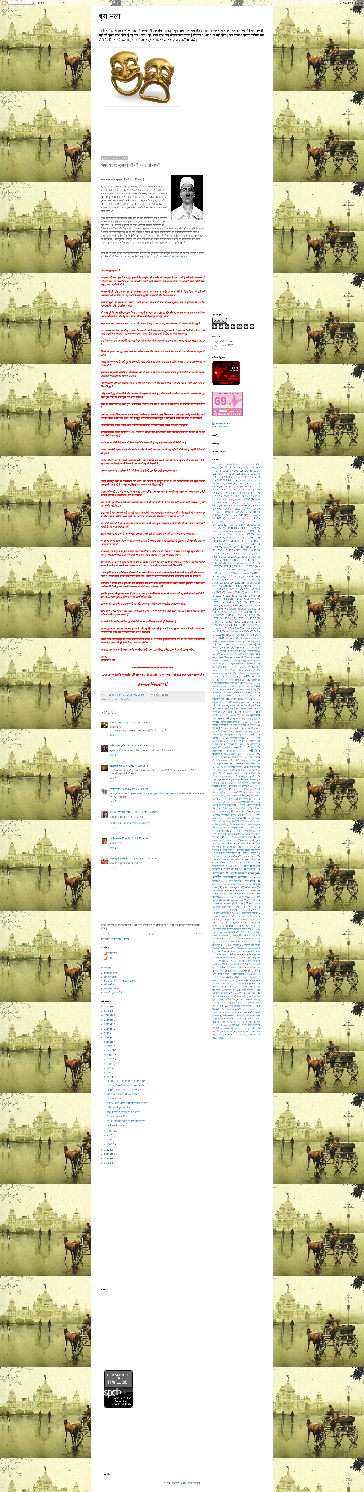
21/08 (219, 589)
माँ (237, 897)
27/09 (214, 622)
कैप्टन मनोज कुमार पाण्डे (240, 705)
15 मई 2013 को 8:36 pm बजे (134, 789)
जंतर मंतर (253, 741)
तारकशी (235, 780)
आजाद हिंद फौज (220, 664)
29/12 (228, 631)
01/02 (235, 470)
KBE (227, 1034)
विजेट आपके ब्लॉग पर (218, 349)
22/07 (218, 592)
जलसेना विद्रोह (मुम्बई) (235, 751)
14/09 (228, 537)
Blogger (184, 1483)
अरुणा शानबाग (226, 654)
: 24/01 (219, 464)
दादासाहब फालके (219, 786)
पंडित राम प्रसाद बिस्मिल (241, 811)
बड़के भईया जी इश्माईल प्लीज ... (119, 1107)
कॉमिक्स (245, 712)
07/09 (218, 502)
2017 (107, 1024)
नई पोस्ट (105, 933)
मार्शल (225, 900)
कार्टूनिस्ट (215, 702)
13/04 (244, 528)
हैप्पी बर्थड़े (235, 1025)
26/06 (246, 612)
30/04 (246, 631)
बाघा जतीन (226, 843)
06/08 (247, 496)
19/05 (215, 566)
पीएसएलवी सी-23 (251, 821)
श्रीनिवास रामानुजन (220, 986)
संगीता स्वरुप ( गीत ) (118, 745)
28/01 (237, 622)
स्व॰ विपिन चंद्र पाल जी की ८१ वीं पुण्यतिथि (124, 1089)
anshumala (116, 765)
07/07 (247, 499)
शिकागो (232, 977)
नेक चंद (257, 802)
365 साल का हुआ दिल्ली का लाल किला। (135, 823)
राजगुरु (226, 919)
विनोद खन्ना (221, 954)
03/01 (229, 480)
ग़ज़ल (242, 722)
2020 (107, 1011)
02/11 (219, 480)
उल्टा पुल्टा (250, 673)
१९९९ (245, 576)
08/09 (218, 509)
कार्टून (255, 699)
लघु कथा (230, 939)
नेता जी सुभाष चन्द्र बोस (225, 805)
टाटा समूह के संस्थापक (222, 763)
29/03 (218, 628)
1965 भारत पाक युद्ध (241, 573)
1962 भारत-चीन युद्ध (220, 573)
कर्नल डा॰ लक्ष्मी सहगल (246, 689)
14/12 (251, 537)
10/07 (246, 512)
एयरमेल (254, 680)
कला (230, 693)
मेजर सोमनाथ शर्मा (226, 909)
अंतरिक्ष (214, 641)
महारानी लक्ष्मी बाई (219, 894)
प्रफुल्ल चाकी (237, 827)
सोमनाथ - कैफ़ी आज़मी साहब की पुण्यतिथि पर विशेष (127, 1103)
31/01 (228, 634)
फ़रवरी (110, 1139)
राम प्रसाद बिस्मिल (233, 925)
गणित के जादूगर (239, 725)
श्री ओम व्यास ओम (237, 984)
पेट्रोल (224, 824)
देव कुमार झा (235, 789)
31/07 (256, 634)
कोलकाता (232, 715)
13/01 (224, 528)
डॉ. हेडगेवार (250, 773)
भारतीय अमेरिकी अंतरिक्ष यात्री (225, 862)
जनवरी (110, 1144)
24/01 (228, 602)
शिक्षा (251, 977)
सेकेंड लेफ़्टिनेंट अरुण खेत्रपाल (240, 1006)
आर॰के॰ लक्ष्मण (232, 667)
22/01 (237, 589)
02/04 (214, 477)
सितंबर (110, 1059)
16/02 (253, 544)
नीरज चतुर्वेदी (243, 799)
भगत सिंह (215, 856)
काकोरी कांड (232, 696)
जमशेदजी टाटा (240, 747)
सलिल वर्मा (241, 996)
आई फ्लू (235, 661)
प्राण (252, 827)
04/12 (239, 490)
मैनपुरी (257, 910)
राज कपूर (215, 920)
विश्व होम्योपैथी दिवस (222, 964)
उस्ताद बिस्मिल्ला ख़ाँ (228, 676)
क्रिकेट (238, 719)
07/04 (227, 499)
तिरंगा (243, 779)
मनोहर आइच (250, 887)
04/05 (257, 486)
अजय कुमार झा (243, 641)
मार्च (109, 1135)
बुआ (231, 847)
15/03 (226, 540)
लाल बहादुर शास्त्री (229, 941)
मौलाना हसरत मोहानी (249, 913)
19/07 (225, 566)
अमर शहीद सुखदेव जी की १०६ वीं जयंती (123, 1094)
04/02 (236, 487)
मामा (251, 897)
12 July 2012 (243, 522)
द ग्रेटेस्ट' (229, 783)
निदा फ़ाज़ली (255, 795)
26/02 (224, 612)
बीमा (224, 847)
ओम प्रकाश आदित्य (237, 683)
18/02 (223, 557)
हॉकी (217, 1028)
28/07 (215, 625)
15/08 (220, 544)
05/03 (257, 490)
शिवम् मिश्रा (112, 953)
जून (108, 1072)
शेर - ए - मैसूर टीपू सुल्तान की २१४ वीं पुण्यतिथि (126, 1121)
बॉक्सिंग (239, 846)
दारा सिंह (233, 786)
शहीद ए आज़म (223, 974)
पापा (240, 818)
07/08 (257, 499)
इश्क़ (222, 673)
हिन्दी (250, 1018)
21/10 (228, 589)
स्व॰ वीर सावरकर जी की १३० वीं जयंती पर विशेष (126, 1081)
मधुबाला (237, 887)
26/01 (214, 612)
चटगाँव (252, 734)
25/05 (257, 605)
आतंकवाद (251, 663)
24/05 (251, 602)
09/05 (228, 509)
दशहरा (254, 783)
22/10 (238, 592)
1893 (219, 563)
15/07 (257, 540)
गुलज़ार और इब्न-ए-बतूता (244, 731)
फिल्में (257, 831)
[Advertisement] (152, 1197)
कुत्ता (234, 702)
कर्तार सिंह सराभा (224, 689)
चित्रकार (248, 738)
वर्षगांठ (237, 948)
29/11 (218, 631)
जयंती (253, 747)
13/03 (234, 528)
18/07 (215, 560)
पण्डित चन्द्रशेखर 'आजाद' (225, 815)
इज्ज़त (214, 673)
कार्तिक (226, 702)
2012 (107, 1149)
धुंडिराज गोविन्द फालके (229, 792)
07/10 (228, 502)
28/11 (237, 625)
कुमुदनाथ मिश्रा (244, 702)
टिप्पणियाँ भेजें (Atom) (120, 939)
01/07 (221, 473)
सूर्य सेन (219, 1006)
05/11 (253, 493)
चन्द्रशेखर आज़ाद (236, 738)
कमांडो (257, 686)
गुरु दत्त (257, 728)
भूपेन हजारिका (235, 881)
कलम (224, 693)
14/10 (239, 537)
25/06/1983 (232, 609)
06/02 (226, 496)
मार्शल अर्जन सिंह (237, 900)
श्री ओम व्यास (221, 984)
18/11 (246, 560)
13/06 (214, 531)
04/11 (230, 489)
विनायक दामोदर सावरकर (249, 951)
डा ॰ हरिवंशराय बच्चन (233, 767)
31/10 (221, 638)
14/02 (247, 534)
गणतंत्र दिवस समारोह (220, 725)
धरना (251, 789)
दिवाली (252, 786)
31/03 (238, 635)
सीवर (214, 1003)
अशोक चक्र (224, 660)
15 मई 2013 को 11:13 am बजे (141, 745)
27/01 (253, 615)
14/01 (238, 534)
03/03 (218, 483)
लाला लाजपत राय (248, 941)
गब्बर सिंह (228, 728)
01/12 (253, 474)
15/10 (230, 544)
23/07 (239, 598)
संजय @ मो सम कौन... (119, 858)
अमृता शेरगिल (252, 651)
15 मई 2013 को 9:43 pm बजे (135, 838)
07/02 (218, 499)
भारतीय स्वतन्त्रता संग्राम (229, 877)
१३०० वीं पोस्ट (226, 534)
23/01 (219, 596)
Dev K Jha (115, 722)
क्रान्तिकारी (223, 718)
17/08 (257, 550)
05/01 (248, 490)
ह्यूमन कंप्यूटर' (236, 1028)
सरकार (235, 993)
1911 (214, 570)
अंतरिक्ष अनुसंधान (227, 641)
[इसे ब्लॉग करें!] (156, 695)
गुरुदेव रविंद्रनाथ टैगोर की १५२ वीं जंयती (123, 1112)
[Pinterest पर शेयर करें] (166, 695)
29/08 (247, 628)
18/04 (233, 556)
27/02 (215, 618)
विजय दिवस (221, 951)
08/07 (247, 505)
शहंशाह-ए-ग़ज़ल (233, 971)
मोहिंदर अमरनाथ (222, 913)
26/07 (257, 612)
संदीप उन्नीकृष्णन (240, 986)
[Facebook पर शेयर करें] (163, 695)
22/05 (257, 589)
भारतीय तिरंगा (218, 866)
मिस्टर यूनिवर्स (231, 903)
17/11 (232, 553)
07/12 (252, 502)
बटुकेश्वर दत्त (245, 837)
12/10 (214, 528)
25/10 (243, 609)
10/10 (220, 515)
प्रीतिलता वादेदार (219, 831)
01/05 (257, 470)
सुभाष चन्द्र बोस (237, 1003)
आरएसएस (247, 667)
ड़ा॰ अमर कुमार (226, 770)
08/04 (225, 505)
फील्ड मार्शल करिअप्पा (226, 834)
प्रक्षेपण (249, 824)
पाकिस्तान (230, 818)
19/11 (237, 566)
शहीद (257, 970)
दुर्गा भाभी (222, 789)
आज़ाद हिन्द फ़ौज (236, 663)
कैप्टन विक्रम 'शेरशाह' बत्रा (240, 708)
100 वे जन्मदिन (254, 515)
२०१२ (246, 583)
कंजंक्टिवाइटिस (254, 683)
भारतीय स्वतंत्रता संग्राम (242, 873)
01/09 (243, 474)
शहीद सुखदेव (124, 699)
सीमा (255, 1000)
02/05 (225, 477)
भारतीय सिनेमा (249, 869)
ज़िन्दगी (214, 757)
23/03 (115, 699)
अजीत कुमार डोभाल (237, 645)
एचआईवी (232, 680)
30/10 (257, 631)
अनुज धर (238, 647)
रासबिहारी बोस (234, 932)
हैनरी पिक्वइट (223, 1025)
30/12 (219, 634)
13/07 (240, 531)
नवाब (251, 792)
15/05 (109, 699)
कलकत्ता (215, 693)
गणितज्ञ (253, 725)
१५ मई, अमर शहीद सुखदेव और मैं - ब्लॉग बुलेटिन (157, 793)
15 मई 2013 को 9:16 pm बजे (145, 812)
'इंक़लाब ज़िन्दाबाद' (233, 464)
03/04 (229, 483)
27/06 (240, 618)
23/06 (226, 599)
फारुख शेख (248, 831)
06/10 (257, 496)
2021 (107, 1006)
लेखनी (227, 945)
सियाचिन (231, 999)
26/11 (228, 615)
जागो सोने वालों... (111, 977)
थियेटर (252, 779)
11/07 (247, 518)
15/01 (215, 540)
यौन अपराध (222, 916)
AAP (240, 1032)
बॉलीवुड (215, 850)
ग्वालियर (235, 735)
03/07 (252, 483)
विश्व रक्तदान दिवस (237, 961)
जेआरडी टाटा (238, 757)
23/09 (215, 602)
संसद (254, 987)
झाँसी (218, 760)
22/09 (228, 592)
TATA (230, 1037)
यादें (213, 916)
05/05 (219, 493)
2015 (107, 1033)
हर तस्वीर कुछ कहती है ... (114, 992)
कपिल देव (219, 686)
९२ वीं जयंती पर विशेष (115, 1125)
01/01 (225, 471)
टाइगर (254, 760)
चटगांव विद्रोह (218, 738)
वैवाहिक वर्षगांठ (236, 967)
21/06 (257, 586)
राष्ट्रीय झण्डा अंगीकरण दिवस (227, 929)
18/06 (253, 557)
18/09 (235, 560)
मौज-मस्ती (234, 913)
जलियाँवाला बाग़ (234, 754)
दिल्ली (244, 786)
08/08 (257, 506)
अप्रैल (110, 1130)
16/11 (235, 547)
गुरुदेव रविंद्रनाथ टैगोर (224, 731)
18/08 (225, 560)
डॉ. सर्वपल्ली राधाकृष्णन (231, 773)
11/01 (218, 518)
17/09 (221, 553)
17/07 (244, 550)
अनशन (214, 648)
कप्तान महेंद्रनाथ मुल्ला (235, 686)
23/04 (252, 596)
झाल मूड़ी (245, 760)
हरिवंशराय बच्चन (244, 1016)
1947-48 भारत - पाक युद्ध (233, 569)
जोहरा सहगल (254, 757)
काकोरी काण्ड (248, 695)
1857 (257, 560)
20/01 (254, 580)
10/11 (231, 515)
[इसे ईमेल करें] (152, 695)
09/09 (257, 509)
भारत (214, 859)
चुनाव (258, 738)
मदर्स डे (226, 887)
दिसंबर (110, 1046)
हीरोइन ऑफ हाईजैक (227, 1022)
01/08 (232, 473)
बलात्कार (218, 840)
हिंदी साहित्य (240, 1019)
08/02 (215, 505)
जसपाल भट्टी (251, 754)
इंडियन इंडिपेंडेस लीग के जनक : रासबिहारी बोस (125, 1085)
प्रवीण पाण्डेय (115, 838)
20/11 (237, 582)
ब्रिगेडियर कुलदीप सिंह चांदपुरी (248, 850)
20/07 (226, 582)
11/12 (229, 521)
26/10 (218, 615)
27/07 (253, 618)
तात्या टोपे (224, 779)
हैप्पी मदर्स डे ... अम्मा (115, 1098)
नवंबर (109, 1050)
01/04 (246, 470)
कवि (254, 692)
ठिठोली (218, 767)
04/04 (246, 486)
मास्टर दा (251, 900)
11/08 (257, 518)
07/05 (237, 499)
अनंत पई (252, 644)
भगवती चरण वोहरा (230, 856)
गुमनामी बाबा (246, 728)
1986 (236, 576)
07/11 (240, 502)
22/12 (257, 592)
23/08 (253, 599)
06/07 (236, 496)
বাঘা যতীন (215, 1031)
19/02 (252, 563)
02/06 (237, 477)
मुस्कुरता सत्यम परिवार (223, 907)
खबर (247, 719)
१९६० (254, 570)
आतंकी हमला (217, 667)
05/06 (232, 493)
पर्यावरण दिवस (217, 818)
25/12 (253, 608)
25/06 (220, 608)
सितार (222, 999)
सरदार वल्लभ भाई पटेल (222, 996)
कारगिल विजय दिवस (239, 699)
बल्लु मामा (244, 840)
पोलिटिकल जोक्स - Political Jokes (119, 980)
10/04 (227, 512)
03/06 (241, 483)
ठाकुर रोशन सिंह (253, 763)
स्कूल (243, 1009)
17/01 (257, 547)
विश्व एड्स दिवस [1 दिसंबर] (226, 958)
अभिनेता (223, 651)
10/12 (240, 515)
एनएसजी (243, 679)
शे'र (233, 980)
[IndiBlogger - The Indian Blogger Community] (118, 1407)
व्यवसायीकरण (251, 967)
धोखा (244, 792)
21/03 (236, 586)
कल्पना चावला (242, 692)
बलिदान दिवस (231, 840)
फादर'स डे (236, 831)
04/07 (219, 489)
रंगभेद (233, 916)
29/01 (257, 625)
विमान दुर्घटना (254, 954)
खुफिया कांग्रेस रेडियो (229, 722)
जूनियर (224, 757)
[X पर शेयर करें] (159, 695)
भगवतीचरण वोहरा (249, 856)
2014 (107, 1037)
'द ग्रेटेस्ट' (247, 464)
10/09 (257, 512)
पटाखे (258, 812)
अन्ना (248, 648)
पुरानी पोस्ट (198, 933)
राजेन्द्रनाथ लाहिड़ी (248, 922)
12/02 (220, 525)
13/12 (214, 534)
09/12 (218, 512)
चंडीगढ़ (243, 735)
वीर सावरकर (239, 964)
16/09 (225, 547)
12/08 (253, 525)
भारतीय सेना (218, 873)
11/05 (228, 518)
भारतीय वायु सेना (231, 869)
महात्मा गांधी (242, 891)
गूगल (258, 731)
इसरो (230, 673)
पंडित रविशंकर (221, 811)
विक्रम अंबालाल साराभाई (251, 948)
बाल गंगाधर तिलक (243, 843)
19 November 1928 (236, 563)
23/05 (214, 599)
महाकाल (230, 890)
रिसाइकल (224, 935)
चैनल (217, 741)
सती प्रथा (216, 990)
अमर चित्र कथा (236, 651)
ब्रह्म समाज (227, 850)
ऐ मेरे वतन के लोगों (219, 683)
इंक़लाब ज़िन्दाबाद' (239, 670)
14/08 (218, 537)
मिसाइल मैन (217, 903)
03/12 (225, 486)
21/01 (224, 586)
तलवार (214, 780)
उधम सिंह (239, 673)
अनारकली (226, 647)
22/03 (246, 589)
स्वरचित (226, 1012)
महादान (253, 891)
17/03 (219, 550)
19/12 (250, 566)
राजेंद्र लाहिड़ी (231, 922)
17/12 (245, 553)
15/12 (242, 544)
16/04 (215, 547)
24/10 (235, 605)
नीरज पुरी (256, 798)
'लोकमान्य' (246, 468)
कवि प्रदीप (216, 696)
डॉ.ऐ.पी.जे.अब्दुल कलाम (221, 776)
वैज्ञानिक (222, 967)
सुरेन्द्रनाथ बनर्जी (253, 1003)
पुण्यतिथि (215, 824)
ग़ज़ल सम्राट (252, 722)
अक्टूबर (110, 1055)
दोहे (245, 789)
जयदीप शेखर (217, 751)
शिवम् (109, 958)
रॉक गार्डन (256, 935)
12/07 (242, 525)
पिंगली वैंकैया (236, 821)
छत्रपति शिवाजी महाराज (234, 741)
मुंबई (243, 903)
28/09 (225, 625)
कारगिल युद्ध (218, 698)
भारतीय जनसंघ (249, 862)
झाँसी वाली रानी (230, 760)
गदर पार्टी (216, 728)
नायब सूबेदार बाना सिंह (236, 795)
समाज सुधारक (247, 990)
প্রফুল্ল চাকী (250, 1028)
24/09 (226, 605)
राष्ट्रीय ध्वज (246, 929)
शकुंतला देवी (217, 970)
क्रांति (243, 715)
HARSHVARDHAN (120, 812)
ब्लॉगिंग (253, 853)
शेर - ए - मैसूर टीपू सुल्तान (249, 980)
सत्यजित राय (229, 990)
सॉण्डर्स (223, 1009)
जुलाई (109, 1068)
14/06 (257, 534)
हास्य (229, 1018)
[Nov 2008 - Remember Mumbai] (226, 384)
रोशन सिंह (219, 939)
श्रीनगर (251, 983)
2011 (107, 1154)
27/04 (228, 618)
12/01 (257, 521)
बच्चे (235, 837)
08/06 (237, 505)
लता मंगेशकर (243, 939)
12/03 (232, 525)
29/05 (228, 628)
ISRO (218, 1035)
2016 (107, 1029)
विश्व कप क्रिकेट (246, 958)
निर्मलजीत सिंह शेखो (224, 798)
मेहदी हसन (241, 910)
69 (220, 401)
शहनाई (247, 970)
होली (225, 1028)
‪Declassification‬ (252, 1031)
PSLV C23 (239, 1035)
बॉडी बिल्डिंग (251, 847)
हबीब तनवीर (228, 1015)
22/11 (247, 592)
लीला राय (216, 945)
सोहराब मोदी (233, 1009)
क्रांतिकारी (255, 715)
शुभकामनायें (224, 980)
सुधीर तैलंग (224, 1003)
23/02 (229, 596)
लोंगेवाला (236, 945)
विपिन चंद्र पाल (236, 954)
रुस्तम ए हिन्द (237, 935)
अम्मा (214, 654)
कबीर (248, 686)
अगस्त (110, 1063)
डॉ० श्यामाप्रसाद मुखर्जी (245, 776)
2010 (107, 1158)
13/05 (253, 528)
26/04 (235, 612)
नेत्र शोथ (228, 808)
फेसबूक (227, 837)
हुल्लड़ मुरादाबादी (246, 1021)
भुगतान (223, 881)
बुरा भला (109, 16)
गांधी (236, 728)
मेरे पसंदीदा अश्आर (111, 988)
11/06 (237, 518)
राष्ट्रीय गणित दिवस (252, 926)
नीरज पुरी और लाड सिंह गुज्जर (226, 802)
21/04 (246, 586)
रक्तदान (242, 916)
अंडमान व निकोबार (249, 638)
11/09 (220, 521)
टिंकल (239, 763)
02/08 (246, 477)
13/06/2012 (228, 531)
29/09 (257, 628)
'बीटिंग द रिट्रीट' (231, 467)
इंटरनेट (253, 670)
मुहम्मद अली (240, 906)
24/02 (240, 602)
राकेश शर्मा (252, 916)
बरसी (258, 837)
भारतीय (252, 859)
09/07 (237, 509)
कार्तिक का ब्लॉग (110, 973)
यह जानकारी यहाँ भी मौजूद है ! (173, 256)
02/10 (257, 477)
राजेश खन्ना (216, 926)
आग (258, 661)
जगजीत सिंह (217, 744)
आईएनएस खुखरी (247, 661)
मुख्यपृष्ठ (151, 933)
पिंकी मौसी (225, 821)
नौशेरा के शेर (254, 808)
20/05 (215, 582)
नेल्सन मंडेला (240, 808)
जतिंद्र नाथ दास (235, 744)
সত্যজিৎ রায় (228, 1031)
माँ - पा (244, 897)
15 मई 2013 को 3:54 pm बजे (136, 765)
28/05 (250, 621)
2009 (107, 1163)
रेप (248, 935)
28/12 (248, 625)
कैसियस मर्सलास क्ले (228, 712)
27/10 (225, 622)
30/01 (236, 631)
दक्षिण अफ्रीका (243, 783)
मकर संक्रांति (244, 884)
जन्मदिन (227, 747)
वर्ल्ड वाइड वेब (226, 948)
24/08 (215, 605)
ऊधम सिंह (245, 676)
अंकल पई (234, 638)
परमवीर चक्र (248, 814)
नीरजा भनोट (245, 802)
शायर (224, 977)
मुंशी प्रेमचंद (256, 904)
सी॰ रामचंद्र (245, 999)
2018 (107, 1020)
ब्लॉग (245, 853)
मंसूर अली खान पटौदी (227, 884)
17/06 (232, 550)
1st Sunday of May (238, 580)
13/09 (251, 531)
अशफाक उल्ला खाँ (235, 657)
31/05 (246, 635)
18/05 (244, 557)
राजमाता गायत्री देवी (243, 919)
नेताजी (242, 805)
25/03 (247, 605)
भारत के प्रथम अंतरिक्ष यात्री (233, 859)
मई (108, 1077)
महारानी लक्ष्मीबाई (227, 897)
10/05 (236, 512)
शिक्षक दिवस (242, 977)
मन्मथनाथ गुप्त (217, 891)
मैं (249, 909)
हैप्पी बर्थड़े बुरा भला (252, 1025)
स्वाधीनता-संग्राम (242, 1012)
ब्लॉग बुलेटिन (115, 789)
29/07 (238, 628)
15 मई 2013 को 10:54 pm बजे (143, 858)
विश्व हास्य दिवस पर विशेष (117, 1116)
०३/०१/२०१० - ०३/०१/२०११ (248, 480)
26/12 (240, 615)
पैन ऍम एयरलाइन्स (236, 824)
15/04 (237, 541)
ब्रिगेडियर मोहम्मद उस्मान (226, 853)
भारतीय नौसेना (233, 866)
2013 (107, 1042)
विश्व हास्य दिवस (254, 961)
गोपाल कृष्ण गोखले (221, 734)
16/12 (246, 547)
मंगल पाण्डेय (250, 881)
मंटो (213, 884)
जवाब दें (113, 735)
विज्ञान (233, 951)
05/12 (215, 496)
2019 (107, 1015)
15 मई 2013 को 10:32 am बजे (136, 722)
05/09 (242, 493)
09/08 (247, 509)
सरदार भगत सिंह (248, 993)
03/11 (215, 486)
